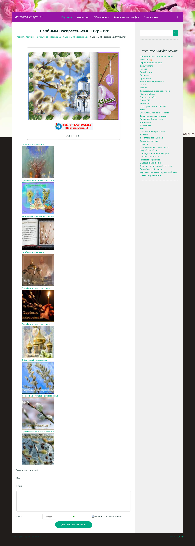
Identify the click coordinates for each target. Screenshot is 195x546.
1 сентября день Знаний (151, 137)
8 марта (143, 128)
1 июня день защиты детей (153, 116)
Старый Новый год (149, 150)
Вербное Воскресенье (33, 144)
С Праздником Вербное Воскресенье (40, 395)
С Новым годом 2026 (149, 156)
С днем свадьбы (148, 97)
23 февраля (145, 125)
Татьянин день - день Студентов (156, 166)
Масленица (145, 122)
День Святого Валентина (152, 169)
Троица (143, 87)
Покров (143, 68)
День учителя (146, 65)
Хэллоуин (144, 144)
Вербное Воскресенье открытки (38, 216)
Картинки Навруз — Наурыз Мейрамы (158, 172)
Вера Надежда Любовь (151, 62)
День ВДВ (144, 103)
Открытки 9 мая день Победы (154, 112)
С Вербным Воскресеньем (34, 360)
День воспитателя (149, 141)
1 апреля (144, 134)
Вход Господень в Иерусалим (36, 288)
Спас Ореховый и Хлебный (153, 106)
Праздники (145, 78)
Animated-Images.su (29, 17)
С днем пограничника (150, 175)
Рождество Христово (150, 159)
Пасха (143, 84)
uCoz (180, 536)
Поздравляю (146, 75)
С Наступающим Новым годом (154, 153)
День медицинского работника (155, 90)
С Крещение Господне (150, 162)
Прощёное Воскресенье (151, 119)
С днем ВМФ (146, 100)
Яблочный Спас (147, 94)
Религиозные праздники (152, 81)
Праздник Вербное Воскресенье (38, 180)
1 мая (142, 109)
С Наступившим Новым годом (154, 147)
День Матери (146, 72)
